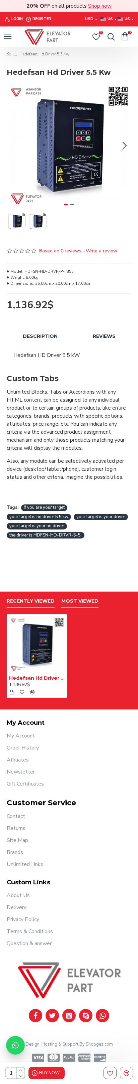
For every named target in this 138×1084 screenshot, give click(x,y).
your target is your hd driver (36, 526)
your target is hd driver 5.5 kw (38, 517)
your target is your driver (100, 517)
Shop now (100, 6)
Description (40, 336)
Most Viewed (79, 601)
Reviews (104, 336)
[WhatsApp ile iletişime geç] (15, 1045)
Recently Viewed (31, 601)
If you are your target (44, 507)
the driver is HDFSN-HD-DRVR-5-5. (45, 535)
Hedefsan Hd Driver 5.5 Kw (37, 678)
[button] (13, 145)
